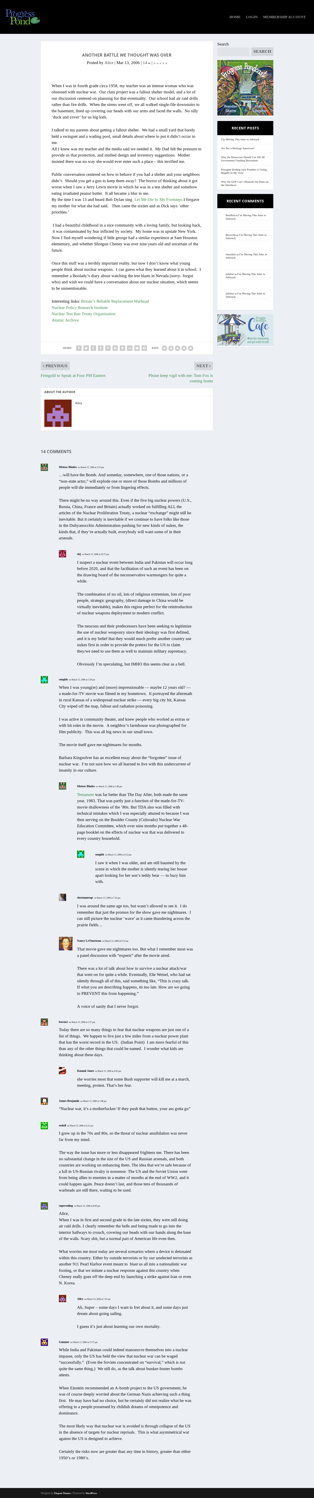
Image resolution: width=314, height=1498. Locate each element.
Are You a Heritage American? (237, 148)
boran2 (63, 1021)
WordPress (91, 1493)
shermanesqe (85, 897)
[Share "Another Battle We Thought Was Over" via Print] (144, 348)
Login (252, 17)
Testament (85, 794)
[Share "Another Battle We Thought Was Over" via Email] (137, 348)
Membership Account (284, 17)
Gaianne (64, 1342)
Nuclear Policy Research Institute (80, 307)
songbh (63, 679)
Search (223, 44)
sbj (79, 554)
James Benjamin (69, 1100)
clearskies (231, 254)
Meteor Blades (68, 467)
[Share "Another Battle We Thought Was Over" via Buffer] (122, 348)
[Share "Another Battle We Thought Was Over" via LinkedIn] (115, 348)
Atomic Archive (65, 320)
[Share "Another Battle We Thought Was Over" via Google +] (93, 348)
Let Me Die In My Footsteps (158, 199)
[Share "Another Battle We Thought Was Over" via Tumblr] (100, 348)
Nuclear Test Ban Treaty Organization (83, 314)
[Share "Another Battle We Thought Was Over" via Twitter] (86, 348)
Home (235, 17)
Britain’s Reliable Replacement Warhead (115, 301)
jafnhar (230, 274)
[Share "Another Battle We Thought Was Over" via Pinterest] (108, 348)
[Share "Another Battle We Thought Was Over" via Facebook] (78, 348)
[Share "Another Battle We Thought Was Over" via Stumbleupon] (129, 348)
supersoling (66, 1205)
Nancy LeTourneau (89, 940)
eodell (62, 1125)
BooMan (230, 215)
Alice (108, 62)
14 (145, 62)
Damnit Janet (85, 1070)
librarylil (231, 235)
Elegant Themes (62, 1493)
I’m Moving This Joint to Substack (240, 139)
